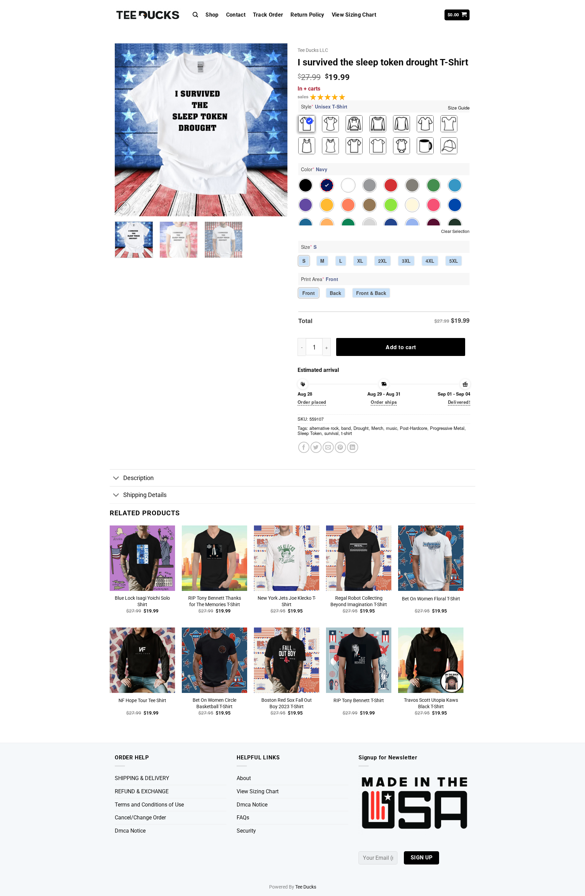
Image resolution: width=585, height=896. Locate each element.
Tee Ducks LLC (313, 50)
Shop (211, 15)
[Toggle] (116, 478)
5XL (453, 260)
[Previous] (127, 130)
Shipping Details (145, 495)
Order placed (312, 402)
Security (246, 831)
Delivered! (459, 402)
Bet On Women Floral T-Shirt (431, 599)
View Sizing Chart (354, 15)
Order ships (384, 402)
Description (138, 478)
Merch (377, 428)
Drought (361, 428)
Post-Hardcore (413, 428)
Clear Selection (455, 231)
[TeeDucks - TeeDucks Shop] (148, 15)
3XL (406, 260)
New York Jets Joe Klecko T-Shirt (287, 601)
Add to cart (401, 347)
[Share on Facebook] (303, 447)
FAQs (243, 817)
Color (314, 169)
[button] (195, 14)
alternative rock (324, 428)
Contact (235, 15)
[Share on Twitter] (316, 447)
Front (308, 293)
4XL (430, 260)
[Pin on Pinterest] (340, 447)
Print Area (319, 279)
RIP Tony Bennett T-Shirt (358, 700)
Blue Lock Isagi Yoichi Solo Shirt (142, 601)
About (244, 778)
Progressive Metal (447, 428)
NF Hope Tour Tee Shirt (142, 700)
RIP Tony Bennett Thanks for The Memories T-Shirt (214, 601)
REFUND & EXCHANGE (142, 791)
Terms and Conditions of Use (149, 804)
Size (309, 246)
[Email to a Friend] (328, 447)
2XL (382, 260)
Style (324, 106)
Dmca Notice (130, 831)
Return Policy (307, 15)
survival (331, 433)
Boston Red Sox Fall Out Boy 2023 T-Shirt (286, 703)
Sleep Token (310, 433)
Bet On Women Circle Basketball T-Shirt (214, 703)
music (391, 428)
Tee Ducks (305, 887)
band (346, 428)
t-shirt (346, 433)
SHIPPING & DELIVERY (142, 778)
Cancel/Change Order (140, 817)
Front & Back (371, 293)
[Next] (275, 130)
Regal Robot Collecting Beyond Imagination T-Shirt (358, 601)
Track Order (268, 15)
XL (360, 260)
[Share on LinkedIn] (352, 447)
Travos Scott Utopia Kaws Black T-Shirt (431, 703)
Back (335, 293)
